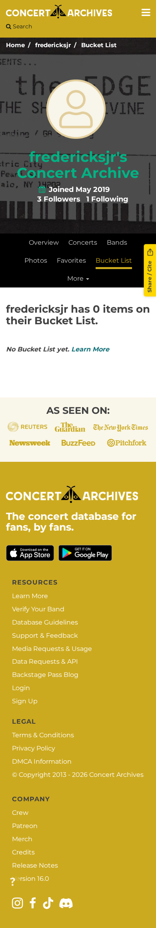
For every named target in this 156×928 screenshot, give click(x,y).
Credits (23, 852)
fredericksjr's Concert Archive (78, 165)
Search (21, 26)
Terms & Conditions (43, 735)
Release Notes (35, 865)
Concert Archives (116, 774)
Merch (22, 839)
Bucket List (99, 45)
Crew (20, 812)
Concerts (82, 242)
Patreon (25, 826)
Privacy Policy (33, 748)
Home (15, 45)
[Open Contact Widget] (12, 882)
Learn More (90, 349)
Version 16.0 (30, 878)
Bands (117, 242)
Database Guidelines (45, 622)
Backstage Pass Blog (45, 675)
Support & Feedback (45, 635)
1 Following (107, 199)
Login (21, 688)
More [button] (76, 278)
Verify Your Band (38, 609)
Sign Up (25, 701)
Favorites (71, 260)
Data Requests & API (45, 661)
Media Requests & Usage (52, 649)
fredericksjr (53, 45)
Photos (35, 260)
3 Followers (58, 199)
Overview (44, 242)
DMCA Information (42, 761)
